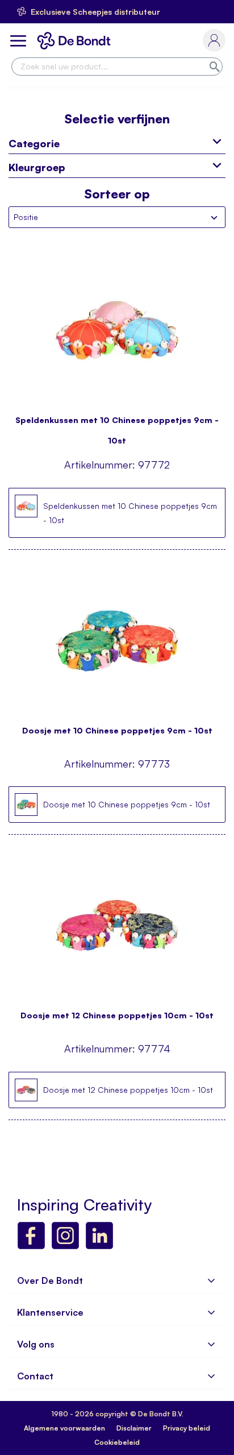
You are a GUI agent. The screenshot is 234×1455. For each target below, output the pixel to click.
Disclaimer (134, 1428)
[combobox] (117, 66)
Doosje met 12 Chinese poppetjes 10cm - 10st (117, 1015)
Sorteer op (117, 193)
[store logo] (76, 40)
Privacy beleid (186, 1428)
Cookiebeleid (117, 1442)
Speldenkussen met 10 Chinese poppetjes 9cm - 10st (117, 425)
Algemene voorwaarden (64, 1428)
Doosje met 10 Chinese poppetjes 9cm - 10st (117, 730)
